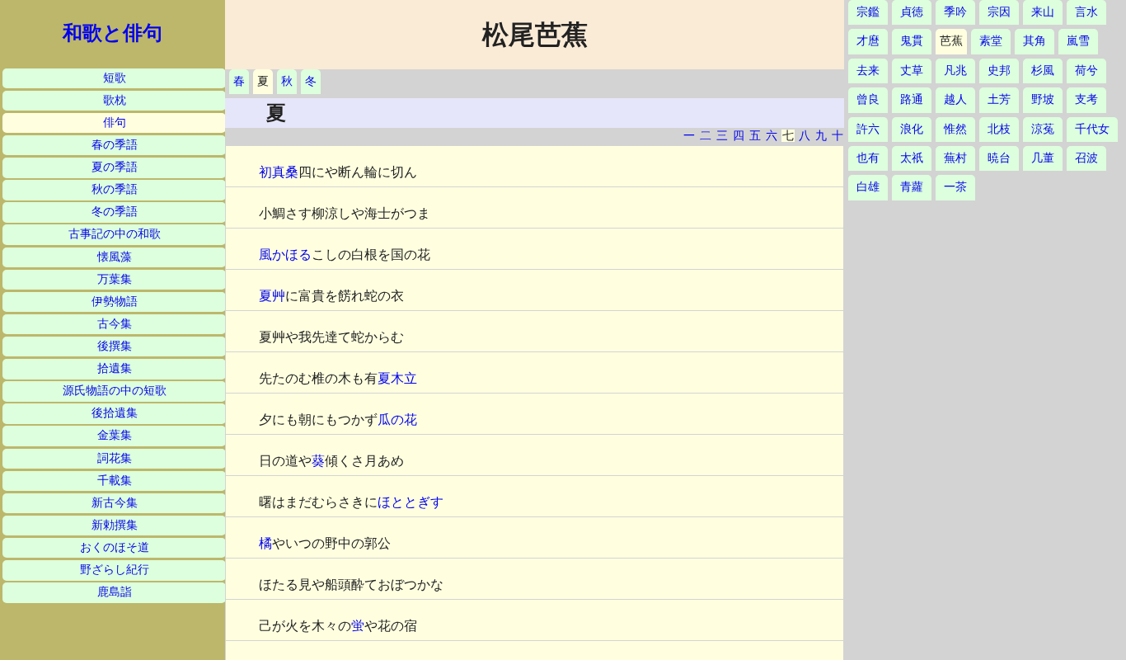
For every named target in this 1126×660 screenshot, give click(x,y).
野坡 (1042, 99)
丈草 (911, 70)
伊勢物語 (114, 301)
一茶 (955, 187)
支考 (1086, 99)
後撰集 (114, 346)
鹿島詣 (114, 592)
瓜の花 (397, 419)
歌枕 (114, 100)
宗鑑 (868, 12)
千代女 (1092, 129)
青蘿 (911, 187)
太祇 (911, 158)
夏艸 (272, 296)
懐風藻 (114, 257)
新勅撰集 (114, 525)
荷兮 (1086, 70)
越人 (955, 99)
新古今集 (114, 503)
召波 (1086, 158)
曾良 (868, 99)
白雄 (868, 187)
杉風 (1042, 70)
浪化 (911, 129)
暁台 (999, 158)
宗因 (999, 12)
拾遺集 (114, 368)
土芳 (999, 99)
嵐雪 (1078, 41)
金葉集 (114, 435)
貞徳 (911, 12)
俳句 (114, 122)
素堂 (990, 41)
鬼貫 (911, 41)
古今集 (114, 324)
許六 (868, 129)
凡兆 (955, 70)
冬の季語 (114, 211)
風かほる (285, 255)
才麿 (868, 41)
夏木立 (397, 378)
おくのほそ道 (114, 547)
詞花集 (114, 458)
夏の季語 (114, 167)
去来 (868, 70)
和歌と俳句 (112, 33)
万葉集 (114, 279)
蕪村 (955, 158)
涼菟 (1042, 129)
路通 (911, 99)
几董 (1042, 158)
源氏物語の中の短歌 (115, 390)
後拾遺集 (114, 413)
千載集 (114, 480)
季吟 (955, 12)
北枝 (999, 129)
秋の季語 (114, 189)
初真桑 (278, 172)
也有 (868, 158)
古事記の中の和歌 (114, 234)
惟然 (955, 129)
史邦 (999, 70)
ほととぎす (410, 502)
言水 (1086, 12)
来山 (1042, 12)
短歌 (114, 78)
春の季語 (114, 145)
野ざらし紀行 (114, 569)
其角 (1034, 41)
